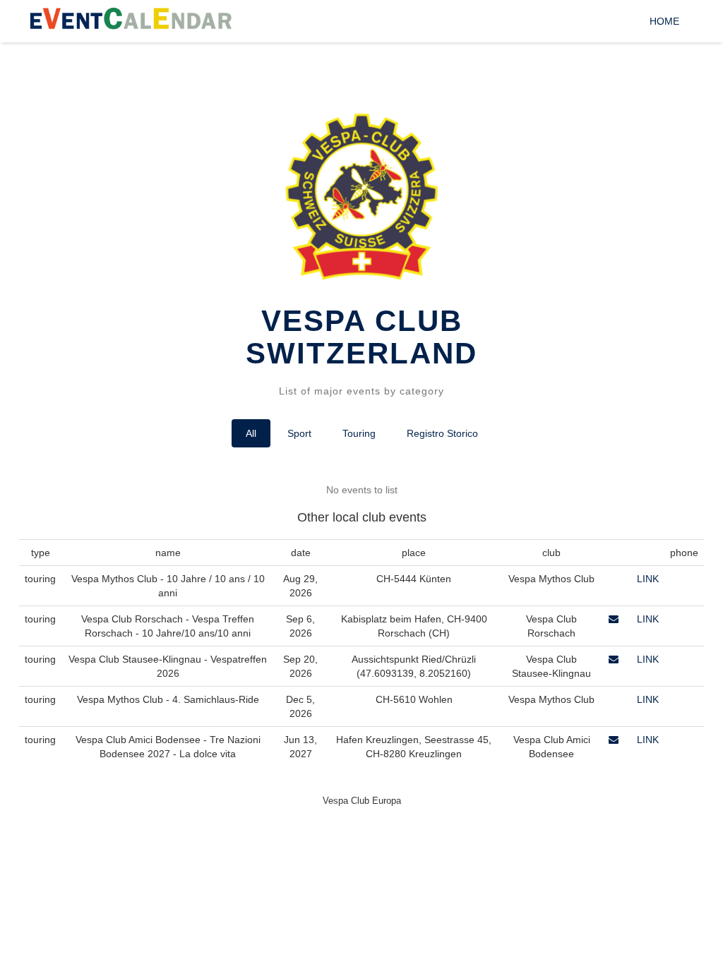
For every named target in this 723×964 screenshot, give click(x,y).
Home (664, 21)
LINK (648, 578)
